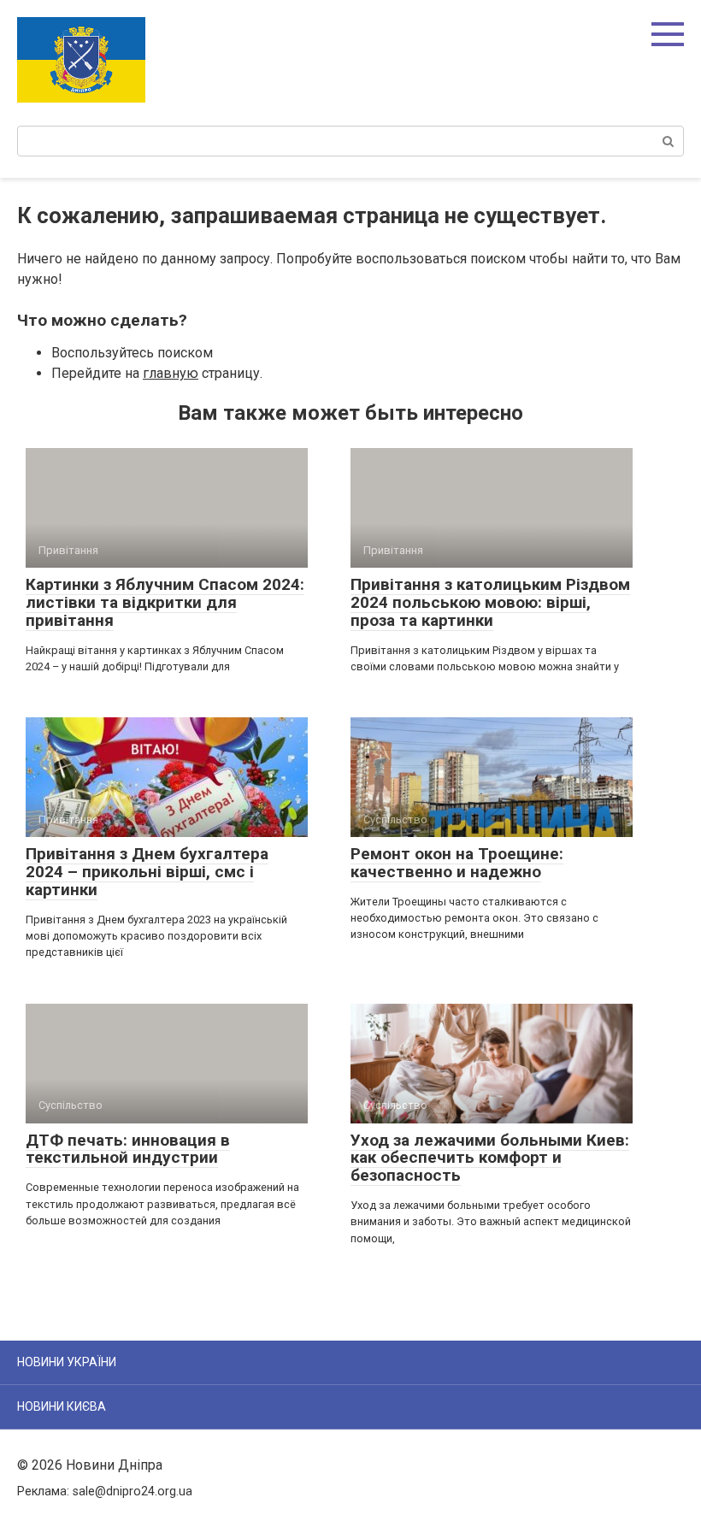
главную (170, 373)
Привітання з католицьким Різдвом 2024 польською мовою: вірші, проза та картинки (490, 602)
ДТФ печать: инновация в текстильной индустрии (128, 1149)
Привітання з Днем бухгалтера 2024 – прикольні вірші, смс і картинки (147, 871)
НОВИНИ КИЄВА (61, 1406)
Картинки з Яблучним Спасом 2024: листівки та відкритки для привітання (165, 602)
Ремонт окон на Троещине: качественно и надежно (456, 862)
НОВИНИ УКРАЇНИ (66, 1362)
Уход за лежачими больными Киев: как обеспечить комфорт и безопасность (489, 1158)
